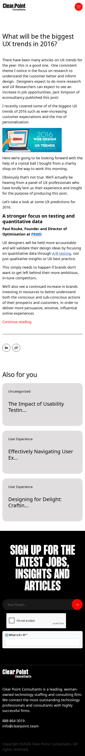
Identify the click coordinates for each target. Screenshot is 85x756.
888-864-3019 (13, 720)
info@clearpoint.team (20, 726)
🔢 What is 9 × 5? (16, 635)
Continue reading (16, 321)
